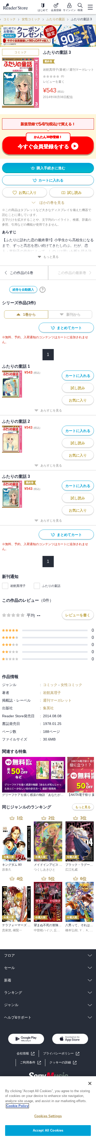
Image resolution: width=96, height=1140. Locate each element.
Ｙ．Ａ (83, 930)
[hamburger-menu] (90, 7)
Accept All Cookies (48, 1130)
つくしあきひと (44, 869)
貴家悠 (6, 930)
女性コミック (31, 19)
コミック (9, 19)
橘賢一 (17, 930)
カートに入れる (50, 180)
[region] (48, 1108)
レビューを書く (54, 81)
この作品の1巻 (21, 273)
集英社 (48, 708)
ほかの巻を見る (52, 202)
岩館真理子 (18, 586)
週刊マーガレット (81, 69)
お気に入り (28, 193)
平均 (31, 615)
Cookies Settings (48, 1116)
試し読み (74, 193)
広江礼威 (71, 869)
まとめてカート (69, 328)
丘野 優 (59, 930)
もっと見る (51, 257)
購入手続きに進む (51, 168)
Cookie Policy (17, 1106)
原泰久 (6, 869)
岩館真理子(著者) (55, 69)
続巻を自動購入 (23, 289)
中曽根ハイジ (43, 930)
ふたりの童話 (55, 19)
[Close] (89, 1083)
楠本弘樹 (71, 930)
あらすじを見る (51, 410)
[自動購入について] (42, 290)
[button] (63, 1062)
